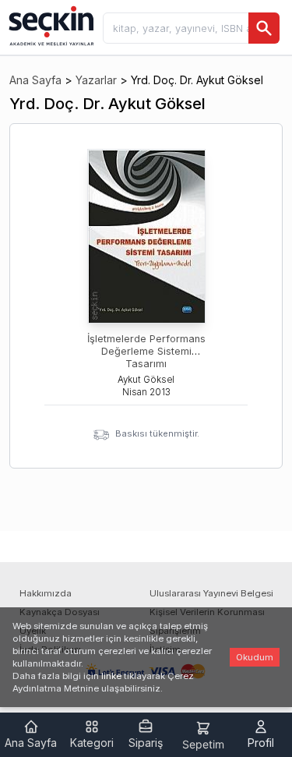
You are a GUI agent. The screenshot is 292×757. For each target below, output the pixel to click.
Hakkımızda (45, 593)
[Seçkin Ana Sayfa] (49, 25)
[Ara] (264, 28)
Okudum (254, 657)
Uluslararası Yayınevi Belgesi (211, 593)
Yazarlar (96, 80)
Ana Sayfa (35, 80)
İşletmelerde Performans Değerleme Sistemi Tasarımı (146, 351)
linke (111, 675)
